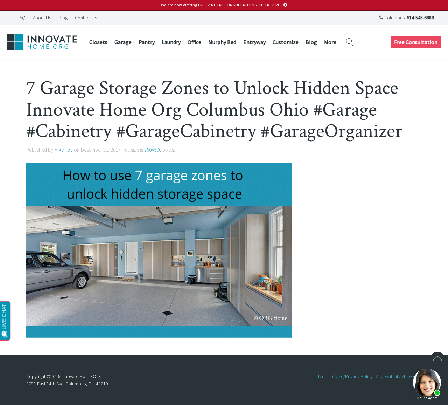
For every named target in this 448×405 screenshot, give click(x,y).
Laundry (171, 42)
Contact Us (86, 17)
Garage (123, 42)
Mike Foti (63, 149)
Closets (98, 42)
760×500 (152, 149)
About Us (42, 17)
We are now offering (220, 4)
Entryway (254, 42)
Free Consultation (416, 42)
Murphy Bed (222, 42)
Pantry (147, 42)
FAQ (22, 17)
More (330, 42)
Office (194, 42)
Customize (286, 42)
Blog (63, 17)
